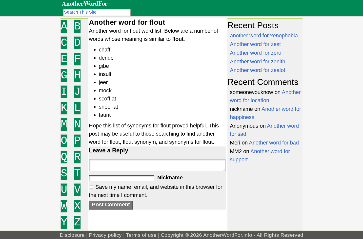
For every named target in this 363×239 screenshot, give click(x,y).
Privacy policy (105, 235)
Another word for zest (255, 44)
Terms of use (141, 235)
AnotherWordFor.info (227, 235)
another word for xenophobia (264, 35)
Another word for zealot (257, 70)
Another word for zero (255, 53)
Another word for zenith (257, 61)
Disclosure (72, 235)
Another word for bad (274, 143)
